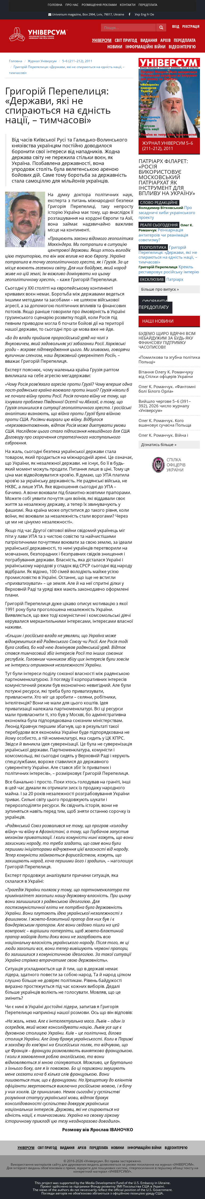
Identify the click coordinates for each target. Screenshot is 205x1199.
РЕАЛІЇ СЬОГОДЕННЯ (159, 224)
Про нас (71, 5)
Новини (114, 47)
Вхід (175, 26)
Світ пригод (126, 40)
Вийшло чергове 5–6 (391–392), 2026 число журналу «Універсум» (165, 406)
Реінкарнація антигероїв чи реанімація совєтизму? (163, 234)
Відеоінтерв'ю (182, 47)
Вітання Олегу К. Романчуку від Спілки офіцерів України (166, 374)
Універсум (102, 40)
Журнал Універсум (42, 61)
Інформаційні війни (145, 47)
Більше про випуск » (160, 289)
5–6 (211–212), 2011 (77, 61)
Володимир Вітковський (161, 207)
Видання (148, 40)
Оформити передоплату (154, 304)
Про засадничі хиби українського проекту (167, 212)
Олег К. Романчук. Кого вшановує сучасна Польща (165, 423)
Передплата (148, 5)
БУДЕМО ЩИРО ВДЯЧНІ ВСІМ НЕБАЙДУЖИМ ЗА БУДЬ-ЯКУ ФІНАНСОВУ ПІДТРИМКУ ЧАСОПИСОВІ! (167, 340)
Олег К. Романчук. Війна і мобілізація (163, 437)
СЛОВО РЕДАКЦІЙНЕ (159, 202)
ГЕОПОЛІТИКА (153, 247)
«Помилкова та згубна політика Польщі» (169, 359)
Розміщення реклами (99, 5)
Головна (55, 5)
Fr (148, 14)
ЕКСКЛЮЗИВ (152, 279)
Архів (165, 40)
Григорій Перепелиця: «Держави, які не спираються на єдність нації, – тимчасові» (168, 254)
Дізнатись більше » (158, 444)
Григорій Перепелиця (158, 267)
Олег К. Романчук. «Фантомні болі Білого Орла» (167, 389)
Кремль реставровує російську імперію (169, 269)
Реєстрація (190, 26)
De (152, 14)
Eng (143, 14)
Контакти (127, 5)
